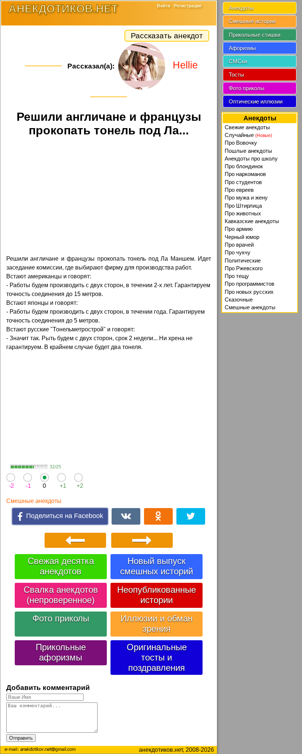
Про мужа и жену (246, 197)
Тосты (236, 74)
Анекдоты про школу (251, 158)
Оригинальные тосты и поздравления (157, 657)
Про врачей (239, 245)
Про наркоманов (245, 174)
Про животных (243, 213)
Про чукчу (237, 252)
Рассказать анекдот (167, 35)
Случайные (248, 135)
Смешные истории (252, 21)
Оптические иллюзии (255, 101)
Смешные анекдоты (34, 501)
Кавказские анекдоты (252, 221)
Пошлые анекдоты (248, 151)
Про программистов (249, 284)
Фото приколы (60, 618)
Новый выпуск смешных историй (156, 566)
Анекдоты (241, 8)
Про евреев (239, 190)
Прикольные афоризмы (61, 652)
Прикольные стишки (254, 35)
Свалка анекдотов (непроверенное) (61, 595)
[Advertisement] (108, 197)
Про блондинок (244, 166)
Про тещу (237, 276)
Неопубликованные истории (156, 595)
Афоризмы (242, 48)
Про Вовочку (241, 143)
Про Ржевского (244, 268)
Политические (243, 260)
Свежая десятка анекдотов (61, 566)
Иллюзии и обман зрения (156, 623)
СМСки (238, 61)
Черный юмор (242, 237)
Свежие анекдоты (247, 127)
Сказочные (239, 299)
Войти (163, 5)
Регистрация (187, 5)
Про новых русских (249, 292)
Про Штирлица (243, 205)
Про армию (239, 229)
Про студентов (243, 182)
